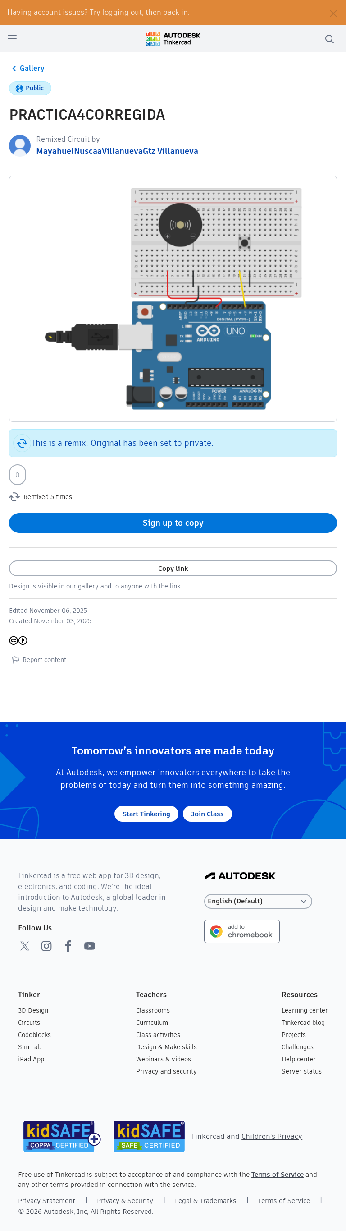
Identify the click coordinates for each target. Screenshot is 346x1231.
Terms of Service (277, 1174)
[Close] (333, 12)
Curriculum (152, 1022)
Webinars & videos (163, 1059)
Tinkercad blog (303, 1022)
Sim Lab (29, 1046)
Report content (44, 659)
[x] (25, 946)
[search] (329, 39)
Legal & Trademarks (206, 1200)
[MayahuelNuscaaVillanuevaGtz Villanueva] (20, 145)
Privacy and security (166, 1071)
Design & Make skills (166, 1046)
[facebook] (68, 946)
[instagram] (46, 946)
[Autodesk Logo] (240, 876)
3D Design (33, 1010)
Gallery (32, 68)
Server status (302, 1071)
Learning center (305, 1010)
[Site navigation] (12, 39)
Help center (299, 1059)
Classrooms (153, 1010)
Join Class (207, 814)
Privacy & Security (125, 1200)
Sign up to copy (173, 522)
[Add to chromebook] (242, 931)
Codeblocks (34, 1034)
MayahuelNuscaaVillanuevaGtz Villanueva (117, 151)
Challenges (298, 1046)
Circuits (29, 1022)
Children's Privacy (271, 1136)
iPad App (31, 1059)
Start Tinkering (146, 814)
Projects (294, 1034)
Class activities (158, 1034)
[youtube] (89, 946)
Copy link (173, 568)
